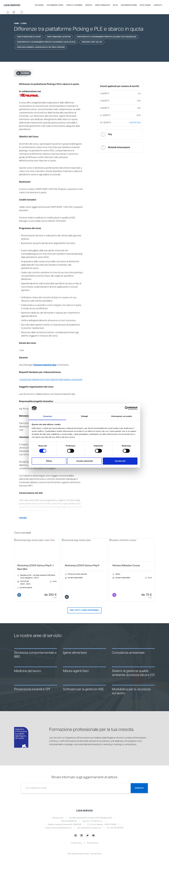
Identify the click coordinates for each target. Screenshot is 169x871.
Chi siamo (39, 5)
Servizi (88, 5)
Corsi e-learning (74, 5)
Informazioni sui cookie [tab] (121, 416)
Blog (115, 5)
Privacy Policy (92, 843)
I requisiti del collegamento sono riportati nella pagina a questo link (50, 379)
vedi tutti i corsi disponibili (84, 610)
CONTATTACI (135, 123)
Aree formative (102, 5)
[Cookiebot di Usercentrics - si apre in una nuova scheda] (126, 408)
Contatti (158, 5)
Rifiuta (49, 461)
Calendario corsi (55, 5)
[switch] (70, 451)
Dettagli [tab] (84, 416)
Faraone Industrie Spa (45, 365)
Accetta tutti (120, 461)
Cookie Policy (76, 843)
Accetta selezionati (84, 461)
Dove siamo (145, 5)
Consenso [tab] (47, 416)
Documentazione (129, 5)
